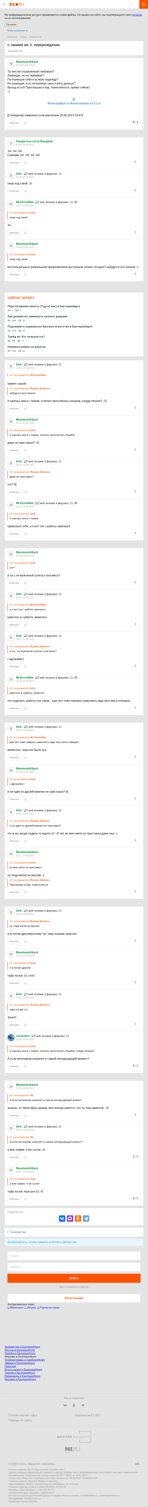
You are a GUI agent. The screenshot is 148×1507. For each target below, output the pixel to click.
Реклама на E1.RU (87, 1415)
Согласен (11, 24)
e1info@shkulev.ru (89, 1495)
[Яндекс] (30, 1307)
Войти (74, 1278)
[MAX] (70, 1218)
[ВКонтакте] (62, 1218)
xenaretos (23, 1035)
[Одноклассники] (78, 1218)
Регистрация (74, 1298)
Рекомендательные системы (23, 1501)
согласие (137, 14)
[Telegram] (86, 1218)
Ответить (14, 123)
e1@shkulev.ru (47, 1492)
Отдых (23, 37)
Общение (12, 37)
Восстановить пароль (74, 1286)
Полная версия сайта (22, 1415)
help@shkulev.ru (32, 1498)
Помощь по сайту (20, 1420)
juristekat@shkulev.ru (109, 1495)
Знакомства (36, 37)
